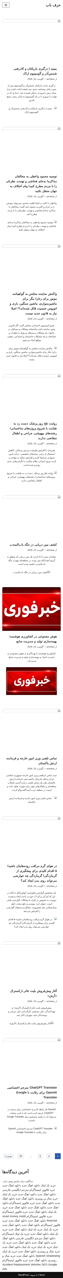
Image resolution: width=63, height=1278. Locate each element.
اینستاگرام (8, 1233)
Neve (42, 1275)
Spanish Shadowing (48, 1255)
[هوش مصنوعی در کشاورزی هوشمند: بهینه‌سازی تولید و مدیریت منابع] (31, 609)
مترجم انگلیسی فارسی (15, 1189)
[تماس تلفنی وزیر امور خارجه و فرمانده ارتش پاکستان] (31, 731)
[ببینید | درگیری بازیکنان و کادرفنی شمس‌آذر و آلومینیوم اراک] (31, 41)
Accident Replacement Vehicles (21, 1264)
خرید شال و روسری (46, 1198)
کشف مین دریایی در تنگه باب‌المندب (33, 544)
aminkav (50, 79)
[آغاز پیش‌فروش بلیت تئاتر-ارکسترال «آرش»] (31, 963)
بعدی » (8, 1156)
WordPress (24, 1275)
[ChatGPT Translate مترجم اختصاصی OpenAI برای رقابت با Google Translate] (31, 1060)
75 (20, 1156)
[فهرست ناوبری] (5, 5)
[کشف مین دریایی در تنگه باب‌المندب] (31, 517)
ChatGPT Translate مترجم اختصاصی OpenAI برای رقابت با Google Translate (32, 1092)
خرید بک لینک (48, 1185)
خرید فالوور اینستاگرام (42, 1189)
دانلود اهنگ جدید (31, 1185)
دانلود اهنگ (49, 1238)
